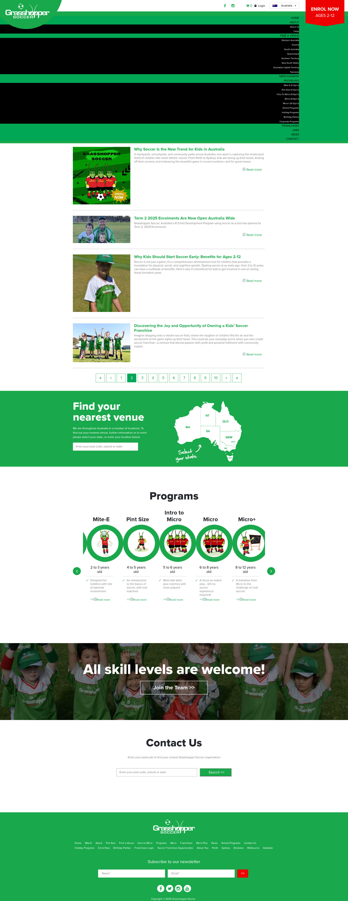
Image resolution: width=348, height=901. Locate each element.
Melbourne (253, 847)
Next (226, 378)
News (214, 843)
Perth (215, 847)
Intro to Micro (145, 843)
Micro (173, 843)
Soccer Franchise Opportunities (175, 847)
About (99, 843)
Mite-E (88, 843)
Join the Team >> (174, 687)
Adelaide (268, 847)
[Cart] (248, 6)
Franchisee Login (144, 847)
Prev (110, 378)
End (236, 378)
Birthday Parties (122, 847)
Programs (161, 843)
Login (261, 6)
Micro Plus (202, 843)
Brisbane (239, 847)
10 (216, 378)
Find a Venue (126, 843)
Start (100, 378)
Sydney (226, 847)
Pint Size (110, 843)
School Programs (230, 843)
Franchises (186, 843)
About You (202, 847)
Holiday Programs (84, 847)
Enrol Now (325, 12)
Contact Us (250, 843)
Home (78, 843)
